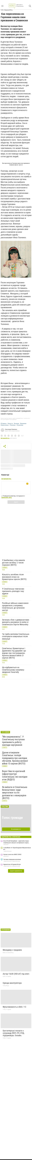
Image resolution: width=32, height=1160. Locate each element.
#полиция (16, 423)
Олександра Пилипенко (11, 429)
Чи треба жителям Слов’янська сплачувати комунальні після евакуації (15, 636)
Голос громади (12, 818)
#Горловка (13, 425)
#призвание (23, 423)
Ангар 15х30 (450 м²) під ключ (16, 974)
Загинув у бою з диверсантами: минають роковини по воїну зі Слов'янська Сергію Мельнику (15, 622)
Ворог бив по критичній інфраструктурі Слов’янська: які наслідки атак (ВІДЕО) (14, 775)
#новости (10, 423)
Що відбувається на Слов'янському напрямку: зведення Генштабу (13, 669)
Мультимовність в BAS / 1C (14, 1007)
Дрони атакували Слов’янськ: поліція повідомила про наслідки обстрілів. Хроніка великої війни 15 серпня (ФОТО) (15, 758)
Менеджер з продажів (12, 950)
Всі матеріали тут (16, 829)
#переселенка (5, 425)
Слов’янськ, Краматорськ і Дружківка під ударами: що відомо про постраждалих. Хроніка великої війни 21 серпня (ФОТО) (14, 653)
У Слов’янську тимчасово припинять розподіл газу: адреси (13, 591)
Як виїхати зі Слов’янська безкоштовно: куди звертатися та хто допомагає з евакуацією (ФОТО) (14, 793)
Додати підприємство (16, 871)
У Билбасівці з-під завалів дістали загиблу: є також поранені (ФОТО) (13, 562)
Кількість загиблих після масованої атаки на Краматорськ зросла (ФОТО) (14, 576)
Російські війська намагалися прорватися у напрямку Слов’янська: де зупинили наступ (15, 606)
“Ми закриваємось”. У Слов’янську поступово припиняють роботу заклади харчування (13, 740)
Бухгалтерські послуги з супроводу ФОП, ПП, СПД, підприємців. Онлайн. (13, 1033)
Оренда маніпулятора (12, 983)
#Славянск (4, 423)
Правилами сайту (6, 497)
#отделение (20, 425)
